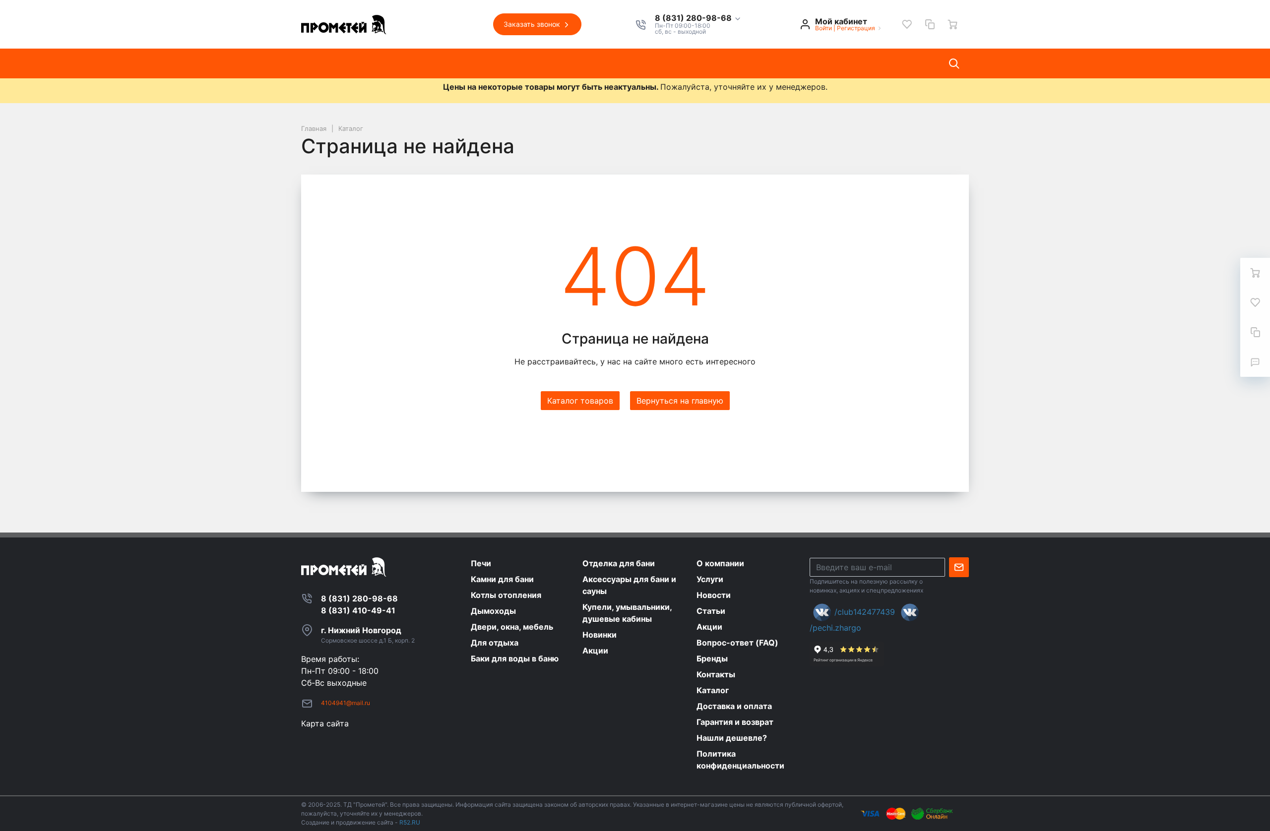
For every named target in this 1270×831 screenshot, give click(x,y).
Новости (510, 63)
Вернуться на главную (679, 401)
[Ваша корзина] (952, 24)
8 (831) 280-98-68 (694, 18)
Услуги (463, 63)
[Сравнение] (929, 24)
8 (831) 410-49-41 (358, 610)
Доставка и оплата (724, 63)
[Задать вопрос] (1255, 362)
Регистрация (856, 28)
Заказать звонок (533, 24)
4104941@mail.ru (345, 703)
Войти (823, 28)
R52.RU (409, 822)
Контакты (650, 63)
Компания (413, 63)
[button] (698, 18)
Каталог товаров (343, 63)
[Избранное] (906, 24)
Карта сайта (325, 723)
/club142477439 (864, 612)
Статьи (557, 63)
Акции (601, 63)
